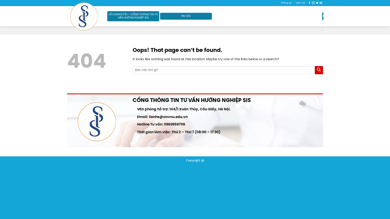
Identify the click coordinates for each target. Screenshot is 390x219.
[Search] (322, 16)
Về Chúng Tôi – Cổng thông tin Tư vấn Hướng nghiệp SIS (133, 16)
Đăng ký (286, 3)
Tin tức (186, 16)
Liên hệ (300, 3)
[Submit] (319, 70)
